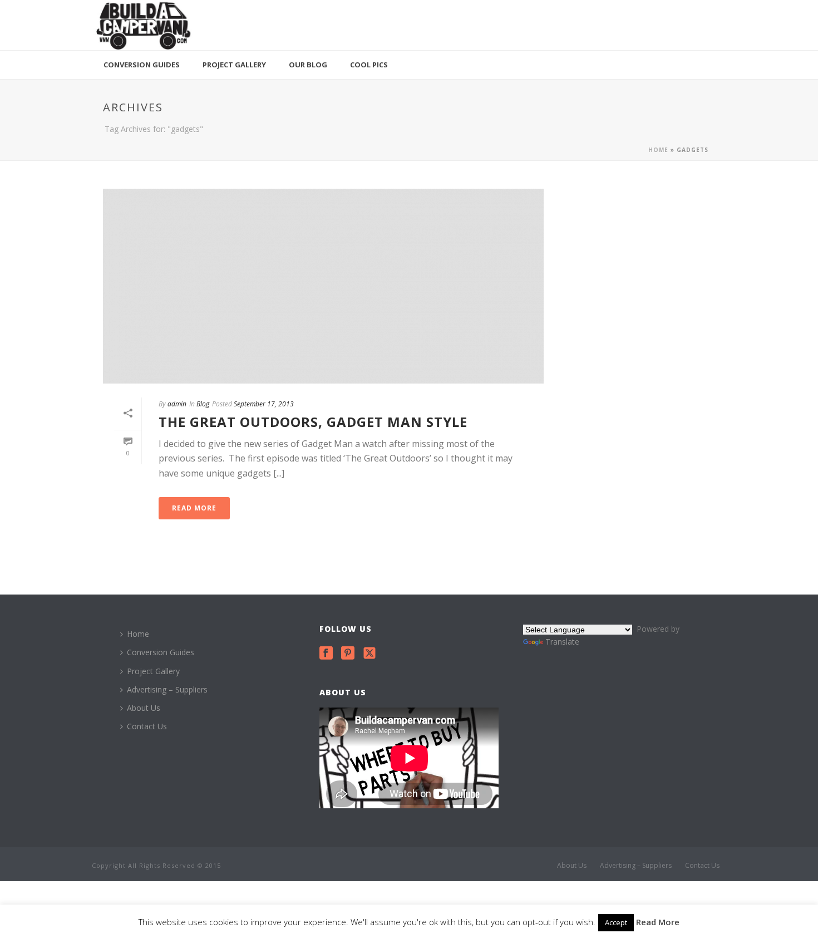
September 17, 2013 (264, 404)
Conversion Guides (142, 65)
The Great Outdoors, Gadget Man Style (313, 421)
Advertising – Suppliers (167, 689)
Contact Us (147, 726)
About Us (143, 708)
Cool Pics (369, 65)
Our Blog (308, 65)
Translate (562, 641)
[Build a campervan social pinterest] (347, 653)
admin (176, 404)
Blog (202, 404)
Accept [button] (616, 922)
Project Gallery (234, 65)
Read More (657, 921)
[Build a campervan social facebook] (326, 653)
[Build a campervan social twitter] (369, 653)
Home (658, 150)
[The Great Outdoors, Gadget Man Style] (323, 286)
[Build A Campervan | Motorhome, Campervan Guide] (143, 25)
